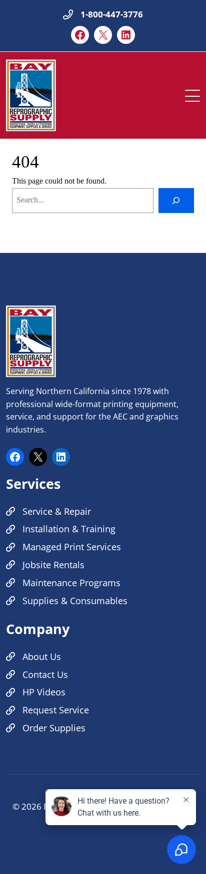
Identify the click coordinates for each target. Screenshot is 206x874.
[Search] (176, 200)
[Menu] (192, 93)
